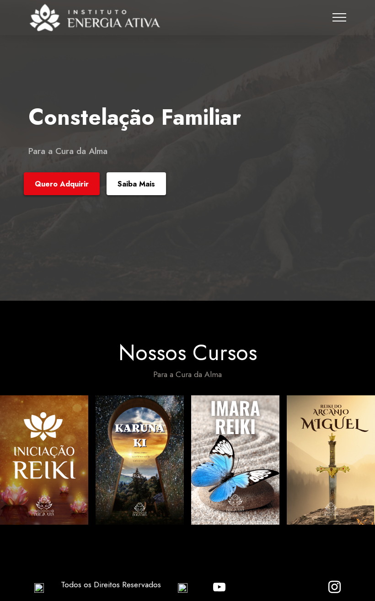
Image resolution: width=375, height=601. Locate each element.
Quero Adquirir (62, 184)
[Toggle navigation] (339, 17)
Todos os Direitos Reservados (111, 584)
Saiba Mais (136, 184)
